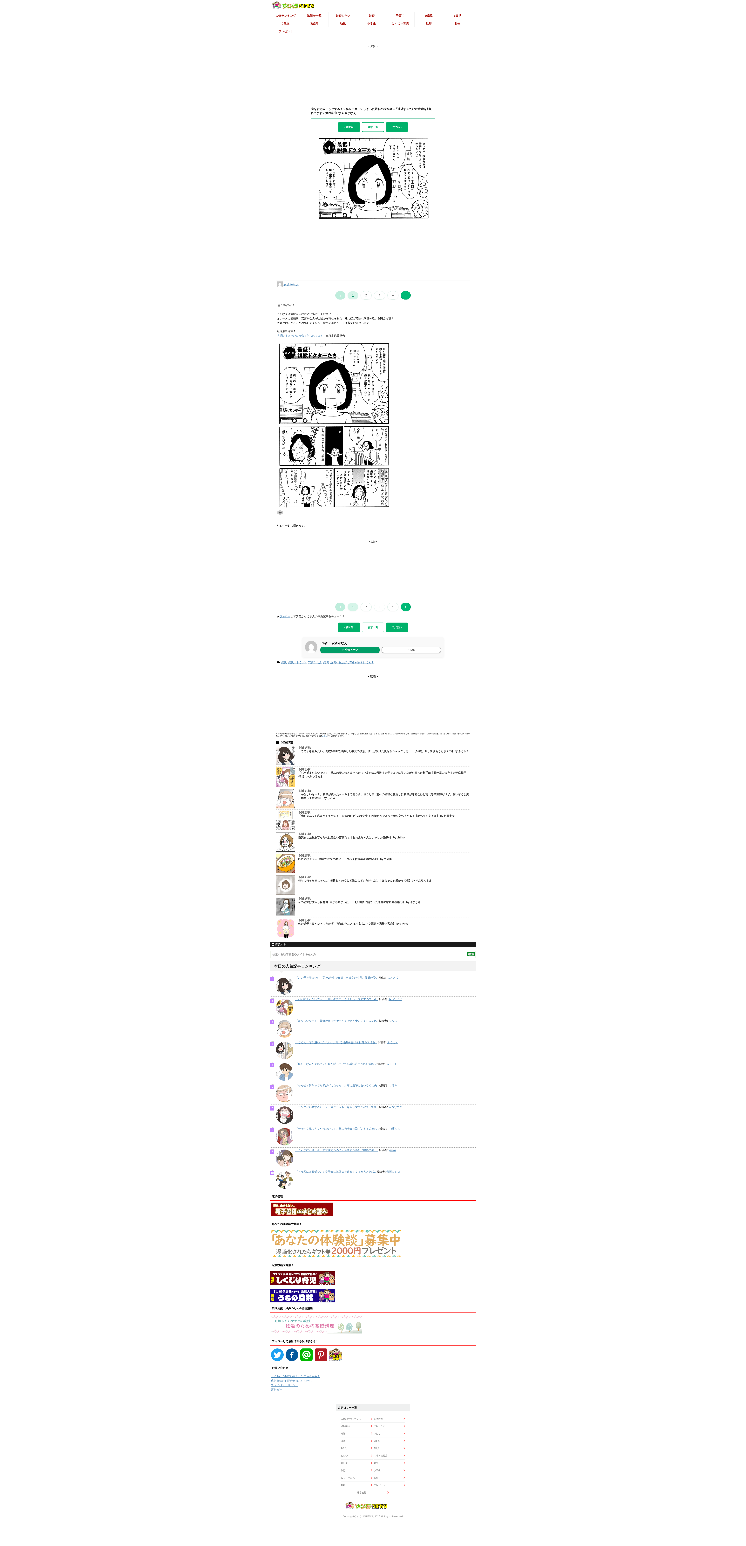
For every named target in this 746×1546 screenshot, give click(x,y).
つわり (377, 1433)
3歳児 (314, 23)
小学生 (371, 23)
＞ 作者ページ (350, 649)
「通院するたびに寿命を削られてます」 (301, 335)
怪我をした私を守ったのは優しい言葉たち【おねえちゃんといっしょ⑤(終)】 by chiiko (351, 837)
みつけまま (395, 999)
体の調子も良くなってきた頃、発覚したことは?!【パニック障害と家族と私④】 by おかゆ (353, 923)
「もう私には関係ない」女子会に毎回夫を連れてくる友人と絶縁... (335, 1171)
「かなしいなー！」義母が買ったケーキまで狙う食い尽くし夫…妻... (336, 1021)
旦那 (429, 23)
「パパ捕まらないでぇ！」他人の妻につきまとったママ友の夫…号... (336, 999)
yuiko (392, 1150)
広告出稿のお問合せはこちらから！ (293, 1380)
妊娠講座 (345, 1426)
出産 (343, 1440)
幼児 (343, 23)
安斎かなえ (291, 284)
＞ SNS (411, 649)
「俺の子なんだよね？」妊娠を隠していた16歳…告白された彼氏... (335, 1064)
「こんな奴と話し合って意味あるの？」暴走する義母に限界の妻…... (336, 1150)
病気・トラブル (297, 662)
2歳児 (285, 23)
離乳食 (344, 1463)
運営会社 (276, 1389)
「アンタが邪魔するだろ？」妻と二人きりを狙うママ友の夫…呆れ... (336, 1107)
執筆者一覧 (314, 15)
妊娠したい (343, 15)
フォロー (285, 616)
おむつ (344, 1455)
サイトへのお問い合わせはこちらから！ (295, 1376)
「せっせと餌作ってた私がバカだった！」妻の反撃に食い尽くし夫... (337, 1085)
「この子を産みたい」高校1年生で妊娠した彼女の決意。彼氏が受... (336, 977)
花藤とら (394, 1128)
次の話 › (397, 127)
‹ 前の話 (349, 127)
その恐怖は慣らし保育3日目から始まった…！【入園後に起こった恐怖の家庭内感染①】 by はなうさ (359, 902)
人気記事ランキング (351, 1418)
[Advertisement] (373, 72)
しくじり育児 (400, 23)
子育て (400, 15)
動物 (457, 23)
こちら (324, 736)
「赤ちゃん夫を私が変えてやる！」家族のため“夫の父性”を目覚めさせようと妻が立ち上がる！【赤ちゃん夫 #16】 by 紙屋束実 (376, 816)
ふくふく (393, 977)
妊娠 (372, 15)
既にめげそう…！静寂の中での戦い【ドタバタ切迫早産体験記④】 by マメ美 (345, 859)
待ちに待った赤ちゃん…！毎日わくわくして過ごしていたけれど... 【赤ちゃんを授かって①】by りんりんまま (365, 880)
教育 (343, 1470)
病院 (326, 662)
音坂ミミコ (393, 1171)
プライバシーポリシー (284, 1385)
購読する (280, 944)
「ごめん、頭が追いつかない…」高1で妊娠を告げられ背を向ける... (336, 1042)
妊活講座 (378, 1418)
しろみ (393, 1021)
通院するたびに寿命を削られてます (352, 662)
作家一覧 (373, 127)
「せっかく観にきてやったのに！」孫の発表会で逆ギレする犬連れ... (337, 1128)
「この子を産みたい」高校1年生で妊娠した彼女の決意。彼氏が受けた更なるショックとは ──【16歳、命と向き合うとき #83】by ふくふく (383, 751)
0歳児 (429, 15)
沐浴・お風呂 (381, 1455)
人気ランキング (285, 15)
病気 (284, 662)
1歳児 (457, 15)
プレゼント (285, 31)
